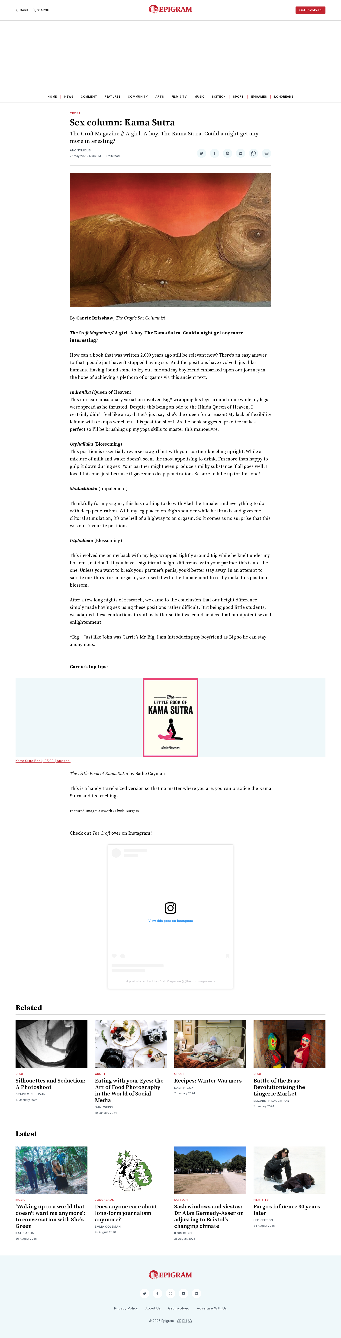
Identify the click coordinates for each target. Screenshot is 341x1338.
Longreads (283, 96)
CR (179, 1321)
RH (184, 1321)
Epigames (259, 96)
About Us (153, 1308)
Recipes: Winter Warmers (208, 1080)
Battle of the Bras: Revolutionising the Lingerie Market (279, 1087)
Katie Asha (25, 1233)
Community (138, 96)
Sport (238, 96)
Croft (75, 113)
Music (199, 96)
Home (52, 96)
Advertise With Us (212, 1308)
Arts (159, 96)
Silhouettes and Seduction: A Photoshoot (51, 1084)
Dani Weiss (104, 1107)
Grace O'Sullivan (31, 1094)
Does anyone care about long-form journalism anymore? (126, 1213)
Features (113, 96)
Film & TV (179, 96)
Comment (89, 96)
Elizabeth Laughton (271, 1100)
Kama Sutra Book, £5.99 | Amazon (43, 761)
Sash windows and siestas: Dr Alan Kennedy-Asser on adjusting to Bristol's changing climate (209, 1216)
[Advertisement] (170, 55)
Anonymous (80, 150)
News (68, 96)
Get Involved (310, 10)
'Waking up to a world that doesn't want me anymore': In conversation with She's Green (50, 1216)
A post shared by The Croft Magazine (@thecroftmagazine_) (170, 981)
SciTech (218, 96)
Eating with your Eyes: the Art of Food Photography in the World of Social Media (129, 1090)
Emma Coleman (108, 1226)
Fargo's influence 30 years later (287, 1210)
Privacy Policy (126, 1308)
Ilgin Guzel (183, 1233)
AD (190, 1321)
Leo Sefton (263, 1220)
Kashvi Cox (184, 1087)
